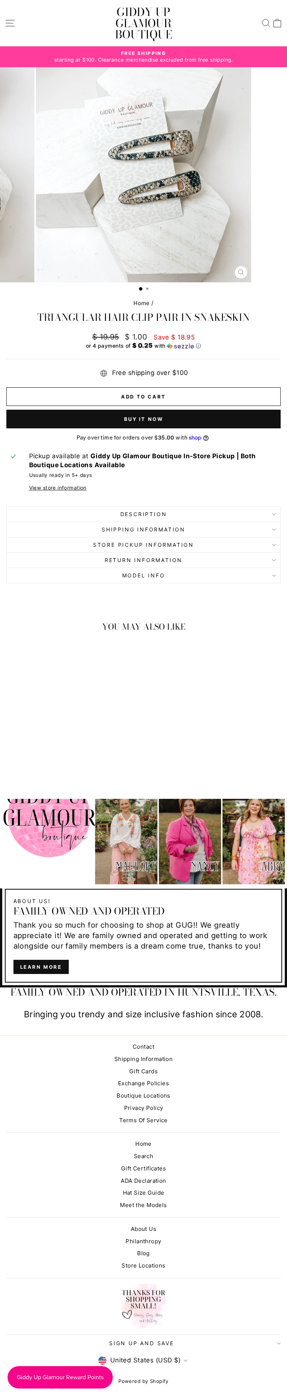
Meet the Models (143, 1205)
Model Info (143, 575)
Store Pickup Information (143, 545)
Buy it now (143, 419)
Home (141, 303)
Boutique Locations (143, 1095)
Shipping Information (143, 1058)
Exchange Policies (143, 1083)
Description (143, 514)
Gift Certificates (143, 1168)
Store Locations (143, 1265)
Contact (143, 1046)
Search (144, 1156)
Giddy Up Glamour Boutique (143, 23)
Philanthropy (143, 1241)
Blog (143, 1253)
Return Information (143, 560)
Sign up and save (141, 1343)
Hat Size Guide (143, 1192)
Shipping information (143, 529)
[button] (143, 346)
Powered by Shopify (143, 1381)
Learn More (41, 967)
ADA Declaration (143, 1180)
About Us (143, 1228)
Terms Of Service (143, 1120)
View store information (58, 488)
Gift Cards (143, 1071)
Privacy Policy (143, 1107)
